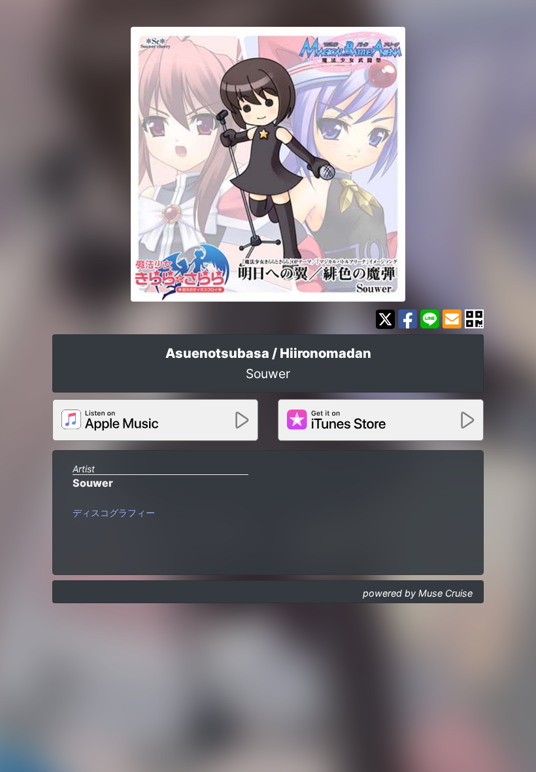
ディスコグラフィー (114, 512)
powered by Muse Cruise (418, 593)
